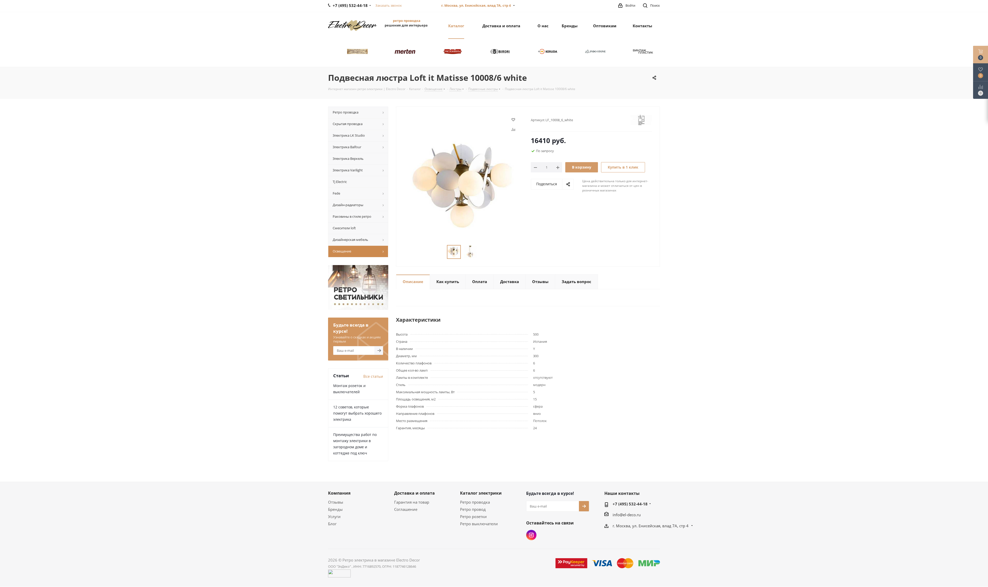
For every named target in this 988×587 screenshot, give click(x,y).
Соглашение (405, 509)
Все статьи (373, 376)
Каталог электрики (481, 493)
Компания (339, 493)
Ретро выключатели (479, 523)
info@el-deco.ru (627, 514)
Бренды (335, 509)
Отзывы (335, 502)
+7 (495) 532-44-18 (630, 503)
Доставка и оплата (414, 493)
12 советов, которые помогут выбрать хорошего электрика (357, 413)
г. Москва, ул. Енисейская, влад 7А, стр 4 (476, 5)
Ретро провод (473, 509)
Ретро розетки (473, 516)
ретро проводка (406, 20)
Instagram (531, 535)
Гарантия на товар (411, 502)
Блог (332, 523)
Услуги (334, 516)
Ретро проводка (475, 502)
